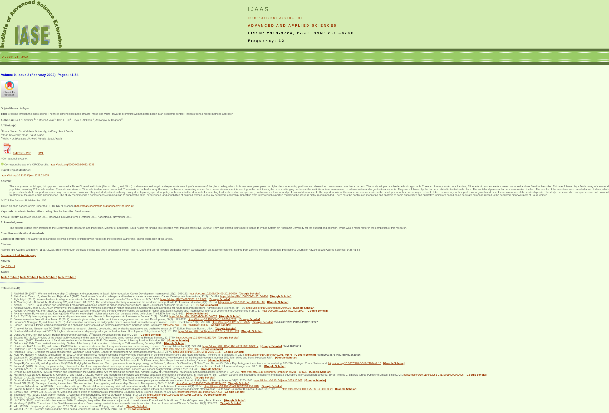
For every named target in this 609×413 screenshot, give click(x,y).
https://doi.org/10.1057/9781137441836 (185, 324)
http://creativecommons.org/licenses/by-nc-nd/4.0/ (104, 205)
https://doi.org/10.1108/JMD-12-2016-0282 (212, 319)
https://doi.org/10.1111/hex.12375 (231, 322)
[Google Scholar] (249, 293)
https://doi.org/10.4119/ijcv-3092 (181, 349)
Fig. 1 (4, 266)
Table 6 (52, 277)
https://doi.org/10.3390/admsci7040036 (268, 307)
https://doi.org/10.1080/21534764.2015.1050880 (174, 394)
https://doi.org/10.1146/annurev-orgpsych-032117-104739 (274, 371)
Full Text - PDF (22, 153)
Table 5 (43, 277)
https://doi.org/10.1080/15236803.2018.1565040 (231, 386)
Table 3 (24, 277)
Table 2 (14, 277)
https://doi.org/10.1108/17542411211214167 (201, 383)
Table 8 (71, 277)
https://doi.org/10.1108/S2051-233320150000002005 (433, 374)
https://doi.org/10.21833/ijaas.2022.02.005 (25, 175)
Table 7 (62, 277)
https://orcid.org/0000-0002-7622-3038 (72, 164)
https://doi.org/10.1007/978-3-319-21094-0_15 (354, 363)
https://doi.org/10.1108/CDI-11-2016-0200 (244, 296)
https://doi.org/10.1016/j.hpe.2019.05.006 (241, 302)
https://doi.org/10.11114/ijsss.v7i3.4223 (199, 391)
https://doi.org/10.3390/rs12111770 (196, 337)
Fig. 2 (11, 266)
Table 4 (33, 277)
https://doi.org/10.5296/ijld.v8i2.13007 (283, 310)
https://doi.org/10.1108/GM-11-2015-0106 (197, 351)
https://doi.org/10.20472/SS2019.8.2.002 (183, 299)
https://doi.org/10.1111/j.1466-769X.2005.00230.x (230, 346)
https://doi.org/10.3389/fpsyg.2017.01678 (268, 354)
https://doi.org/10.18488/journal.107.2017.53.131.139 (208, 331)
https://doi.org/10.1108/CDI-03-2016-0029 (213, 293)
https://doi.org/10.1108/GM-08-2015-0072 (193, 316)
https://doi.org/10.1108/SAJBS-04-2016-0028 (307, 389)
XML (41, 153)
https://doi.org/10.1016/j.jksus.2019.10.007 (278, 380)
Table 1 (5, 277)
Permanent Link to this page (18, 255)
